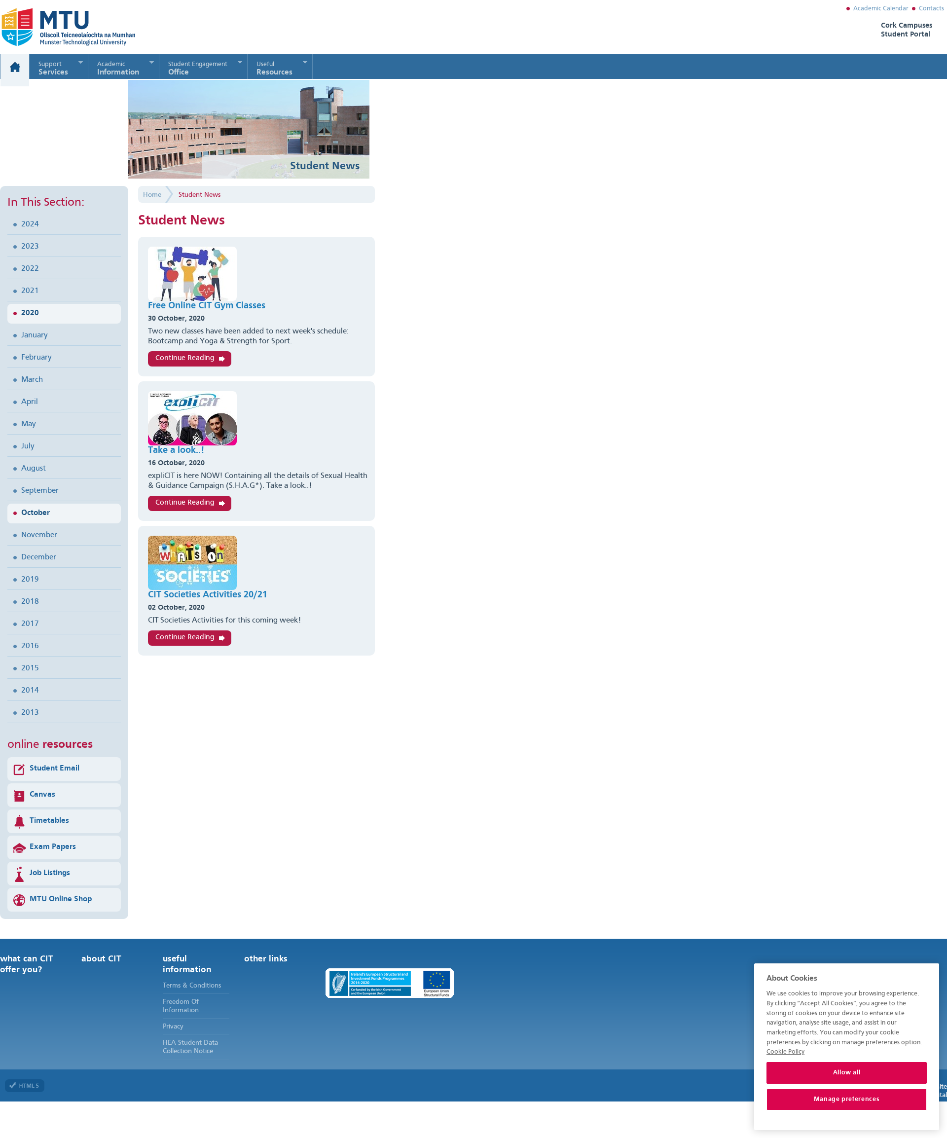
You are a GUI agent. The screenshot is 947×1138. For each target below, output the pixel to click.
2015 (30, 668)
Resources (274, 68)
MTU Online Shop (61, 899)
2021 (30, 291)
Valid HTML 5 (24, 1085)
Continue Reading (184, 358)
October (35, 513)
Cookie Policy (785, 1052)
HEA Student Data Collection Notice (190, 1047)
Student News (199, 194)
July (28, 446)
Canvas (42, 795)
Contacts (931, 8)
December (38, 557)
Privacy (173, 1026)
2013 (30, 713)
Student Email (54, 768)
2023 (30, 247)
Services (53, 68)
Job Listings (50, 873)
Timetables (49, 821)
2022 (30, 269)
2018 (30, 602)
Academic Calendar (881, 8)
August (33, 469)
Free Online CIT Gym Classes (206, 306)
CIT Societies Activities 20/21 (207, 595)
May (28, 424)
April (29, 402)
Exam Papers (53, 847)
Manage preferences (847, 1099)
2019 (30, 580)
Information (118, 68)
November (39, 535)
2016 (30, 646)
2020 (30, 313)
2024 (30, 224)
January (34, 335)
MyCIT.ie (56, 27)
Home (14, 70)
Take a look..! (176, 450)
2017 (30, 624)
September (40, 491)
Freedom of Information (181, 1006)
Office (197, 68)
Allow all (847, 1072)
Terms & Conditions (192, 985)
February (36, 358)
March (32, 380)
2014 (30, 691)
